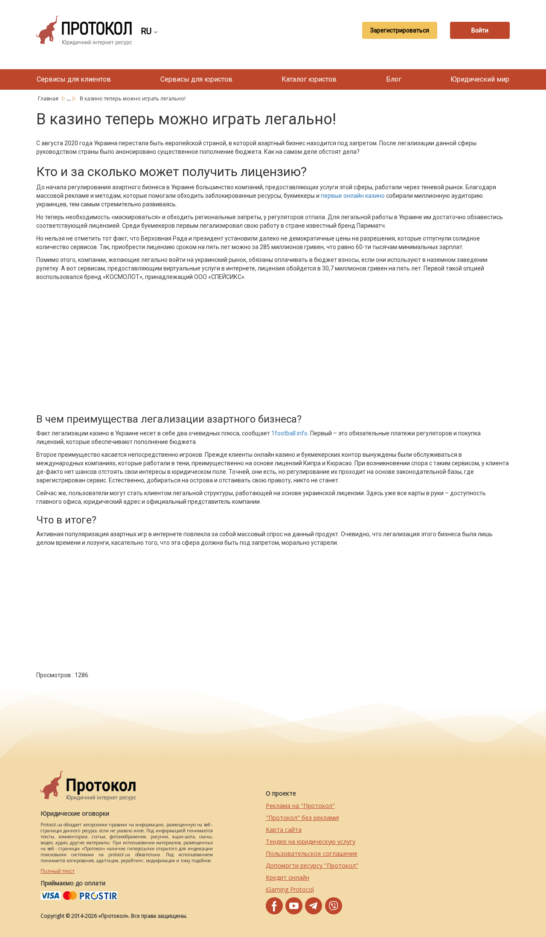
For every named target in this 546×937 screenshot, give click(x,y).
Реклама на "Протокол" (300, 806)
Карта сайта (284, 829)
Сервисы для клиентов (74, 79)
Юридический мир (479, 79)
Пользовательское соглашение (311, 853)
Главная (49, 98)
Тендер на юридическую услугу (310, 841)
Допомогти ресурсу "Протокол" (312, 865)
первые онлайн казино (353, 195)
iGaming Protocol (290, 889)
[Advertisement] (198, 345)
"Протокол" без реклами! (302, 818)
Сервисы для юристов (196, 79)
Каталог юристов (309, 79)
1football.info (289, 433)
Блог (393, 79)
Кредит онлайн (287, 877)
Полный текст (58, 871)
